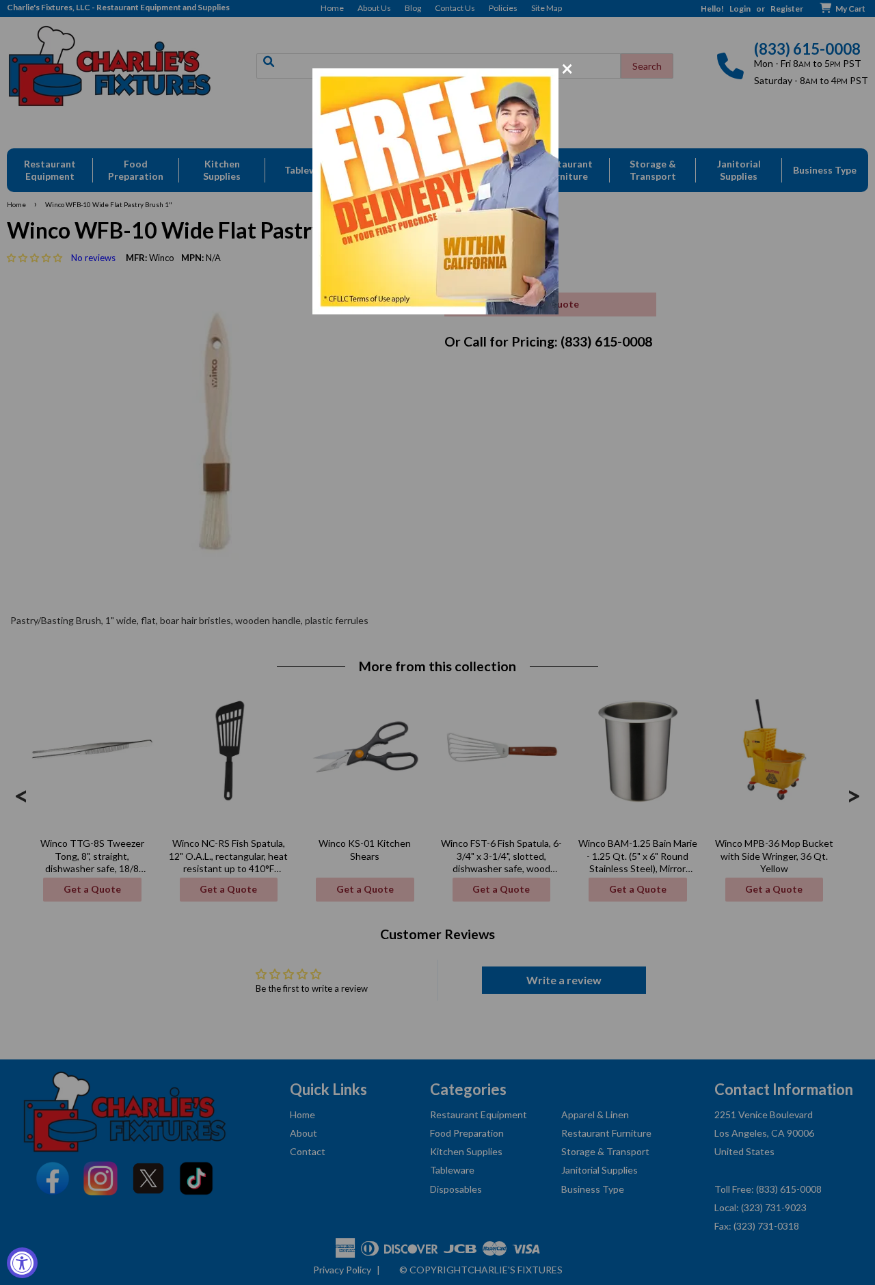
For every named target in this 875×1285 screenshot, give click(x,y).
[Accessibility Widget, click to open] (22, 1262)
